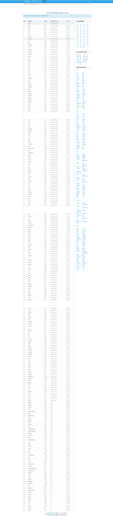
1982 (81, 31)
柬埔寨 (83, 80)
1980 (87, 30)
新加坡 (83, 74)
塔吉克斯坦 (78, 97)
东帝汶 (83, 98)
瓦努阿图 (84, 213)
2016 (87, 44)
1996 (87, 36)
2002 (81, 39)
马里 (83, 268)
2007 (84, 41)
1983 (84, 31)
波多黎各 (78, 157)
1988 (87, 33)
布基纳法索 (84, 237)
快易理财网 (27, 1)
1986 (81, 33)
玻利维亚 (84, 155)
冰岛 (77, 119)
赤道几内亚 (84, 262)
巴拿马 (83, 194)
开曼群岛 (78, 192)
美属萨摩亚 (78, 215)
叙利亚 (83, 92)
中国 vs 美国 (78, 54)
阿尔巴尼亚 (78, 142)
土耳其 (83, 124)
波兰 (77, 122)
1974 (81, 28)
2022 (81, 47)
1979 (84, 30)
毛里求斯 (84, 234)
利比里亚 (78, 234)
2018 (81, 45)
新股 (33, 1)
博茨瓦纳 (78, 237)
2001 (77, 39)
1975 (84, 28)
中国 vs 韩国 (85, 59)
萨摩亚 (77, 216)
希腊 (83, 122)
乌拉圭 (83, 163)
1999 (84, 38)
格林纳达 (78, 179)
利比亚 (77, 236)
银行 (37, 1)
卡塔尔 (77, 101)
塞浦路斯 (78, 145)
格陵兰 (83, 179)
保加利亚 (78, 125)
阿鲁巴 (77, 194)
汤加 (77, 219)
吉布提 (77, 240)
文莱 (83, 100)
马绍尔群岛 (78, 210)
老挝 (77, 81)
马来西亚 (78, 78)
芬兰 (77, 130)
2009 (77, 42)
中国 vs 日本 (85, 54)
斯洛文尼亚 (78, 127)
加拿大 (83, 154)
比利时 (83, 115)
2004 (87, 39)
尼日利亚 (84, 243)
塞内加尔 (84, 256)
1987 (84, 33)
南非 (77, 228)
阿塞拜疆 (84, 101)
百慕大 (83, 174)
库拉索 (77, 189)
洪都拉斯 (78, 185)
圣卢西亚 (78, 183)
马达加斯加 (78, 256)
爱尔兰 (83, 147)
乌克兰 (77, 144)
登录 (89, 1)
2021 (77, 47)
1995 (84, 36)
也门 (77, 92)
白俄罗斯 (84, 133)
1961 (77, 24)
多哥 (77, 245)
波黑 (83, 145)
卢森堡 (83, 136)
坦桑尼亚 (84, 236)
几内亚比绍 (78, 263)
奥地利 (83, 119)
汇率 (40, 1)
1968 (87, 25)
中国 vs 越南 (78, 59)
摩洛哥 (77, 246)
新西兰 (83, 202)
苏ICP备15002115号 (50, 515)
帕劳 (83, 215)
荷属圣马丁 (84, 157)
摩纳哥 (77, 148)
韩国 (83, 77)
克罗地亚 (84, 127)
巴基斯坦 (78, 83)
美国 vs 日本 (78, 56)
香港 (83, 72)
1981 (77, 31)
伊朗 (83, 105)
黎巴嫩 (83, 91)
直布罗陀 (84, 128)
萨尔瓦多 (84, 192)
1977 (77, 30)
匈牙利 (83, 121)
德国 (83, 113)
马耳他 (77, 132)
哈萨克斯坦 (78, 94)
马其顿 (77, 138)
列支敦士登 (84, 130)
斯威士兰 (84, 263)
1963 (84, 24)
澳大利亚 (78, 202)
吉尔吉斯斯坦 (78, 106)
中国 (77, 72)
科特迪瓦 (78, 262)
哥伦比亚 (78, 188)
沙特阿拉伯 (78, 91)
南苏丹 (83, 259)
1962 (81, 24)
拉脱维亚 (84, 135)
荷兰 (83, 132)
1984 (87, 31)
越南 (83, 78)
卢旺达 (77, 257)
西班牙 (83, 116)
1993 (77, 36)
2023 (84, 47)
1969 (77, 27)
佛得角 (83, 233)
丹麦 (77, 141)
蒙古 (83, 86)
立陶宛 (77, 139)
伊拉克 (77, 105)
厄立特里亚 (78, 266)
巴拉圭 (83, 159)
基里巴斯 (78, 206)
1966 (81, 25)
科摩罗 (77, 254)
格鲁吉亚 (78, 95)
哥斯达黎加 (78, 171)
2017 (77, 45)
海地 (77, 180)
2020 (87, 45)
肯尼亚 (77, 260)
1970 (81, 27)
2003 (84, 39)
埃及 (83, 228)
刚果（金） (84, 242)
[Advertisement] (57, 8)
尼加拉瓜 (78, 159)
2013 (77, 44)
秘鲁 (77, 186)
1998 (81, 38)
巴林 (77, 108)
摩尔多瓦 (84, 138)
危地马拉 (84, 189)
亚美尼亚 (84, 108)
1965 (77, 25)
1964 (87, 24)
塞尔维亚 (84, 142)
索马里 (83, 265)
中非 (77, 265)
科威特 (83, 103)
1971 (84, 27)
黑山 (77, 133)
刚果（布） (78, 251)
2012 (87, 42)
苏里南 (83, 186)
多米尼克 (78, 168)
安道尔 (77, 135)
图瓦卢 (83, 216)
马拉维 (77, 268)
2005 (77, 41)
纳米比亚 (84, 231)
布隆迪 (77, 248)
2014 (81, 44)
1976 (87, 28)
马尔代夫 (78, 86)
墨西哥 (83, 180)
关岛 (77, 209)
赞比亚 (83, 257)
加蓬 (83, 266)
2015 (84, 44)
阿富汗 (83, 95)
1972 (87, 27)
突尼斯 (83, 260)
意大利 (77, 116)
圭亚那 (83, 168)
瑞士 (83, 118)
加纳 (77, 233)
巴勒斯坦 (84, 89)
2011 (84, 42)
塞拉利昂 (84, 239)
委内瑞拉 (78, 155)
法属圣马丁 (78, 166)
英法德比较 (85, 61)
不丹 (83, 97)
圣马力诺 (78, 128)
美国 (77, 154)
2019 (84, 45)
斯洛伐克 (84, 144)
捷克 (77, 121)
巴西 (83, 191)
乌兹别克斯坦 (78, 103)
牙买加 (77, 163)
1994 (81, 36)
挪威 (77, 136)
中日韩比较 (78, 61)
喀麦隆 (83, 245)
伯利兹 (77, 177)
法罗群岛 (84, 139)
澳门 (77, 74)
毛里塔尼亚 (78, 239)
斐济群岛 (84, 210)
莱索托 (83, 248)
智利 (77, 162)
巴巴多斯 (78, 191)
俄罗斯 (77, 124)
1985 (77, 33)
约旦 (83, 88)
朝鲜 (77, 89)
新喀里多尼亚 (84, 221)
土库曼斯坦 (84, 94)
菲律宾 (77, 77)
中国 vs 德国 (85, 56)
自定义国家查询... (79, 62)
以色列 (77, 98)
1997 (77, 38)
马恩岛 (83, 141)
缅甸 (83, 81)
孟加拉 (77, 88)
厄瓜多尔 (84, 188)
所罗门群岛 (78, 221)
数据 (44, 1)
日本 (77, 75)
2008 (87, 41)
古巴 (77, 197)
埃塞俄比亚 (84, 251)
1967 (84, 25)
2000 (87, 38)
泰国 (83, 75)
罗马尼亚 (84, 125)
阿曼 (77, 100)
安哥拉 (77, 229)
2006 (81, 41)
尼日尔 (77, 231)
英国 (77, 113)
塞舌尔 (77, 242)
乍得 (83, 246)
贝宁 (77, 243)
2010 (81, 42)
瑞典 (83, 148)
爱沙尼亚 (78, 147)
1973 (77, 28)
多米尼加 (84, 185)
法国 (77, 115)
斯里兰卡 (84, 83)
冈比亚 (77, 259)
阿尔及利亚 (84, 229)
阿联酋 (83, 106)
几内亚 (83, 240)
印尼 (77, 80)
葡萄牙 (77, 118)
